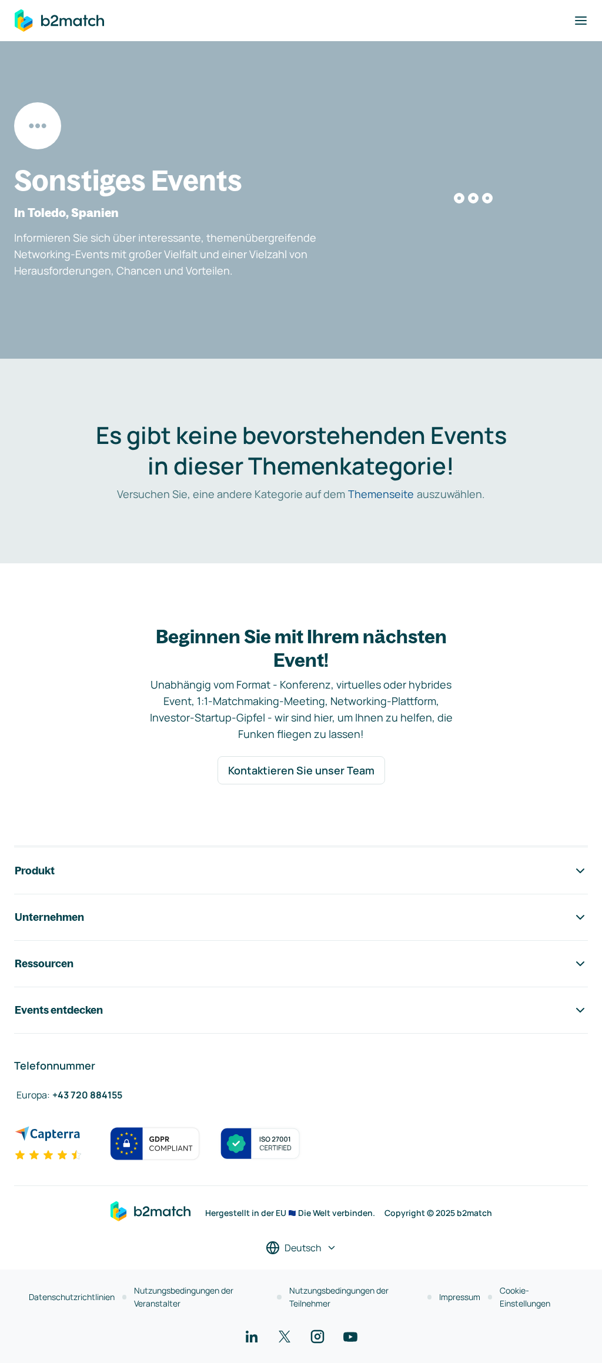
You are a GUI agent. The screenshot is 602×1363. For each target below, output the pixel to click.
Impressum (459, 1296)
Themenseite (381, 494)
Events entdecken (59, 1010)
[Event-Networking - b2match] (59, 20)
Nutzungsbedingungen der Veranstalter (183, 1297)
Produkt (35, 870)
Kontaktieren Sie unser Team (301, 770)
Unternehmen (49, 917)
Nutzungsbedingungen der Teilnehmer (339, 1297)
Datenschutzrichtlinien (72, 1296)
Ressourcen (44, 963)
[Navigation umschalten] (581, 20)
